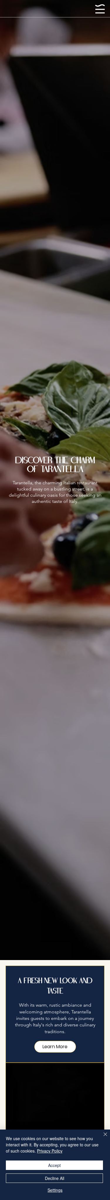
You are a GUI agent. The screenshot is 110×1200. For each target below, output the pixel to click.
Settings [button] (55, 1190)
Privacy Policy (49, 1151)
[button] (55, 1047)
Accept (54, 1165)
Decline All (54, 1178)
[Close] (102, 1138)
